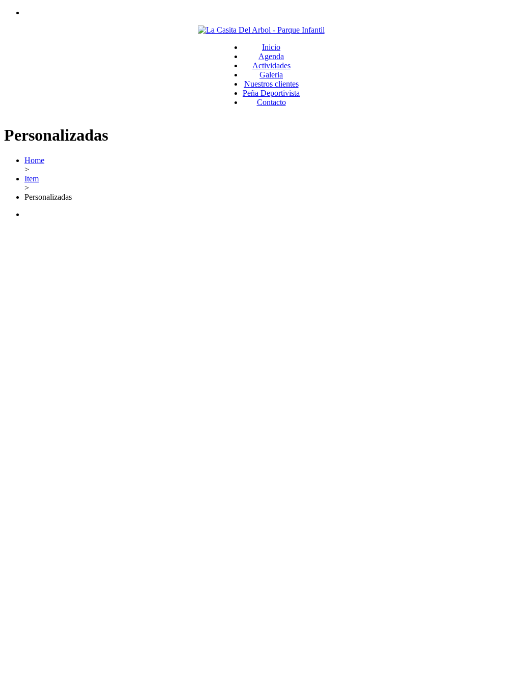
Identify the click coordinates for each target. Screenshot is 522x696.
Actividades (271, 65)
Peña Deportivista (271, 93)
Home (34, 160)
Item (31, 178)
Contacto (271, 102)
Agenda (271, 56)
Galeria (271, 74)
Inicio (271, 47)
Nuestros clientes (271, 83)
